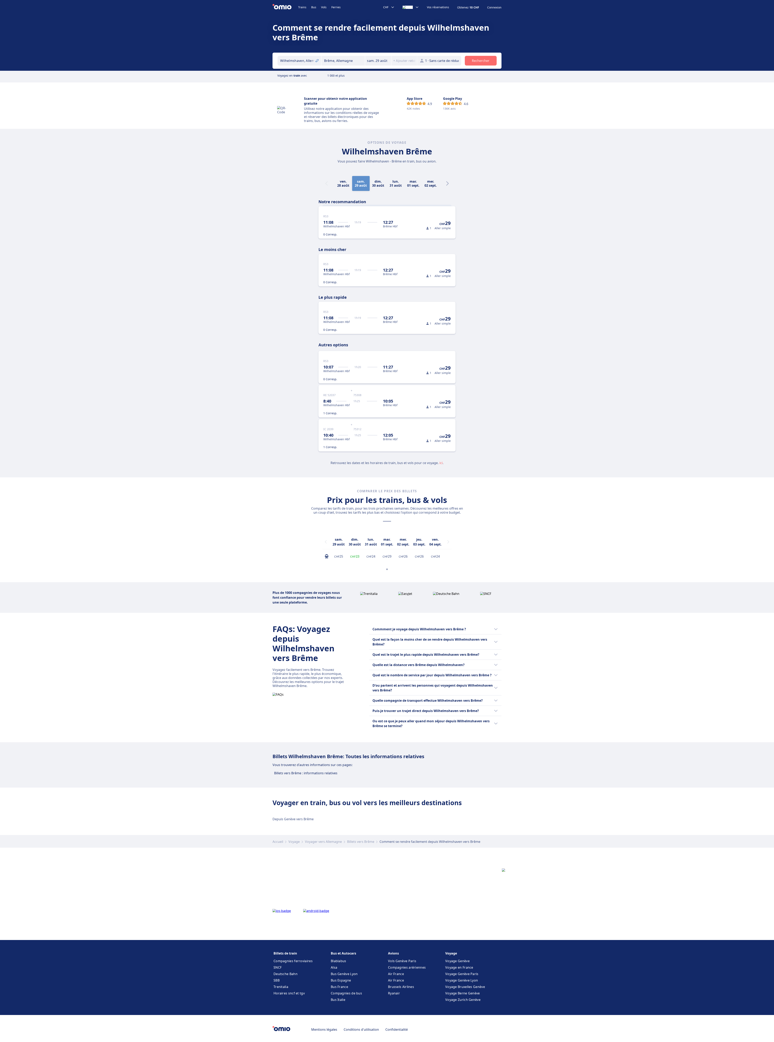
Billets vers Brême (360, 841)
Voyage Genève (457, 961)
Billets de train (285, 953)
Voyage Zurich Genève (463, 999)
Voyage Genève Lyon (461, 980)
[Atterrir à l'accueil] (285, 7)
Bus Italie (338, 999)
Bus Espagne (341, 980)
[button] (378, 61)
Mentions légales (324, 1029)
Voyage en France (459, 967)
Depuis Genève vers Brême (293, 819)
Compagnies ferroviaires (293, 961)
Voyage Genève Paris (462, 974)
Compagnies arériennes (407, 967)
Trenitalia (281, 987)
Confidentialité (396, 1029)
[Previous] (325, 542)
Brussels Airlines (401, 987)
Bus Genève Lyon (344, 974)
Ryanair (394, 993)
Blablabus (338, 961)
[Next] (447, 183)
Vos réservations (438, 7)
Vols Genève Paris (402, 961)
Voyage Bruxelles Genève (465, 987)
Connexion (494, 7)
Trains (302, 7)
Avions (393, 953)
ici (441, 463)
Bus (313, 7)
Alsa (334, 967)
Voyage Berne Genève (462, 993)
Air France (396, 974)
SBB (277, 980)
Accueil (278, 841)
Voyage (294, 841)
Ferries (336, 7)
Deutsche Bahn (286, 974)
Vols (324, 7)
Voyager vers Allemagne (323, 841)
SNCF (278, 967)
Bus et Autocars (343, 953)
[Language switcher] (411, 7)
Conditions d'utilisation (361, 1029)
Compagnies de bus (346, 993)
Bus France (339, 987)
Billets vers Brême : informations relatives (305, 773)
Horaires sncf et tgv (289, 993)
